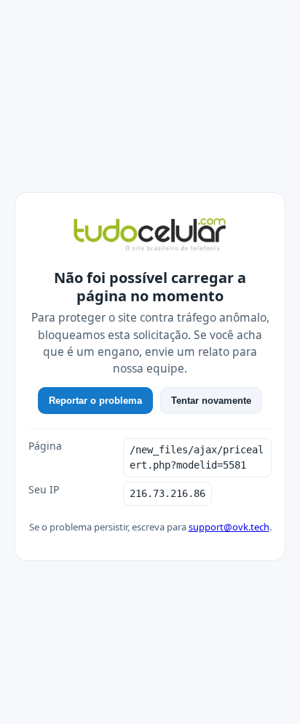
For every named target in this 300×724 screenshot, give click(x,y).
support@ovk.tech (229, 526)
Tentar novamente (211, 400)
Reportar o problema (95, 400)
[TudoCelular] (150, 236)
